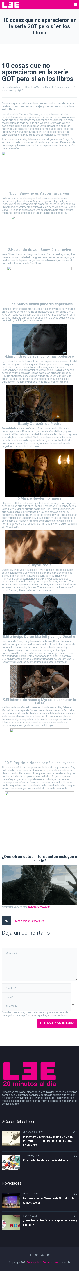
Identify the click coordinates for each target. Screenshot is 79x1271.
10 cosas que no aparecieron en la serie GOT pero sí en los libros (37, 72)
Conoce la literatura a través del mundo (47, 1160)
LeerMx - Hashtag (40, 87)
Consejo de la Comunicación (43, 1262)
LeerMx (25, 920)
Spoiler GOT (37, 920)
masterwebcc (13, 87)
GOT (17, 920)
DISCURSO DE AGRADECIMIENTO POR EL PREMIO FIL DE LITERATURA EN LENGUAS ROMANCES (48, 1141)
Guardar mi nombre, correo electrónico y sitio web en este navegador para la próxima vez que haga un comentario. (35, 1014)
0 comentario (62, 87)
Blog (27, 87)
